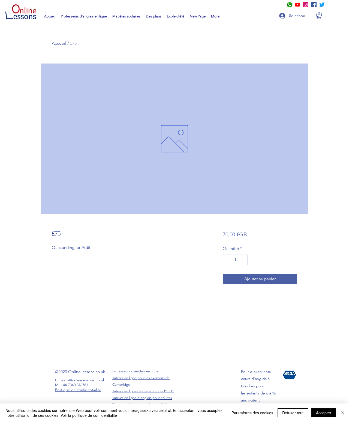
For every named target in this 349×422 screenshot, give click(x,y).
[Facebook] (314, 4)
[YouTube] (297, 4)
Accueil (59, 43)
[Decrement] (227, 260)
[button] (319, 15)
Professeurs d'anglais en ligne (135, 371)
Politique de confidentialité (78, 389)
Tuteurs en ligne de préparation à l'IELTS (143, 391)
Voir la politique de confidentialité (89, 415)
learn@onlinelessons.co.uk (83, 380)
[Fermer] (342, 413)
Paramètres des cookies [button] (252, 412)
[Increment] (243, 260)
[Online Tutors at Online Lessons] (305, 4)
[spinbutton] (235, 260)
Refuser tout (292, 412)
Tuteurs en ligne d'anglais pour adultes (142, 398)
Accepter (323, 412)
